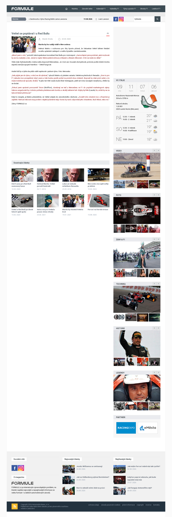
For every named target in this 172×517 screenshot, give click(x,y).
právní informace (128, 505)
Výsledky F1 (114, 9)
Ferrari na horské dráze (98, 210)
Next (163, 166)
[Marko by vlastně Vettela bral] (73, 200)
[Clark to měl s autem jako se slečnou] (136, 388)
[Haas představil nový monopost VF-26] (136, 210)
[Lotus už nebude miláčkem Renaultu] (73, 175)
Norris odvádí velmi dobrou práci (90, 488)
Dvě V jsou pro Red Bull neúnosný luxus (21, 185)
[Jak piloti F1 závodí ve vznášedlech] (136, 166)
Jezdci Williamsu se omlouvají (89, 466)
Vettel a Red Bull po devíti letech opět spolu (22, 211)
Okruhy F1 (144, 9)
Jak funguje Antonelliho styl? (139, 488)
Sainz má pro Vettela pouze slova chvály (46, 211)
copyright (140, 505)
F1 (108, 33)
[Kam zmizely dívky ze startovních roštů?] (136, 254)
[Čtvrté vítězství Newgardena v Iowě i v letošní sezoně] (136, 299)
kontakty (156, 505)
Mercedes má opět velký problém (98, 185)
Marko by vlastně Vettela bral (72, 211)
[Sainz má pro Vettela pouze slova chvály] (48, 200)
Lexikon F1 (156, 9)
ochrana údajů (93, 505)
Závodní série (87, 9)
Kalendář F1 (101, 9)
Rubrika (75, 9)
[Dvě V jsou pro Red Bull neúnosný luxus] (22, 175)
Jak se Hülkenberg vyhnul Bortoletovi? (92, 477)
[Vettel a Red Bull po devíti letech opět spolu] (22, 200)
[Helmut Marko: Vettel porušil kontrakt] (48, 175)
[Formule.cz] (22, 9)
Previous (111, 166)
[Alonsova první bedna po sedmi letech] (136, 343)
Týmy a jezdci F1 (129, 9)
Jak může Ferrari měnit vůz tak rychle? (143, 466)
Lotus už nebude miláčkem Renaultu (70, 185)
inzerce (148, 505)
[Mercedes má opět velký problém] (99, 175)
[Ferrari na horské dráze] (99, 200)
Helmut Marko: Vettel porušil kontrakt (46, 185)
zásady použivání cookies (110, 505)
